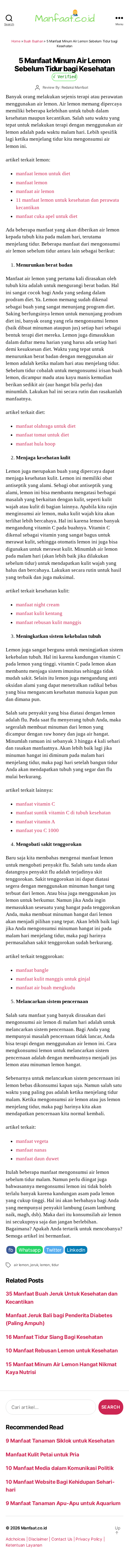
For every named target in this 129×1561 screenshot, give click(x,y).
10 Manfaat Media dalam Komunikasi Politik (59, 1468)
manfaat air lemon (35, 191)
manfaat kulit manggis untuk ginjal (53, 979)
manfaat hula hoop (36, 444)
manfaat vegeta (32, 1141)
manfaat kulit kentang (39, 613)
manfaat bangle (32, 970)
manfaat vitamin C (35, 804)
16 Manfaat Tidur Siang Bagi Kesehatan (54, 1337)
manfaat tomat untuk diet (42, 435)
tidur (55, 1265)
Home (15, 41)
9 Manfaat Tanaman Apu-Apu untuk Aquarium (63, 1503)
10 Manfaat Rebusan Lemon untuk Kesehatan (62, 1350)
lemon (45, 1265)
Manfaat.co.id (34, 1528)
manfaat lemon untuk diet (43, 173)
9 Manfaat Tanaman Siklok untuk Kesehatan (60, 1440)
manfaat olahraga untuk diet (46, 426)
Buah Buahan (33, 41)
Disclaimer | (39, 1539)
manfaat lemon (31, 182)
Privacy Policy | (90, 1539)
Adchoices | (17, 1539)
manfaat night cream (37, 604)
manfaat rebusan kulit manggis (48, 622)
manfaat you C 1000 (37, 830)
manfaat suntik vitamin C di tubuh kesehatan (63, 813)
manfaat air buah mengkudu (45, 987)
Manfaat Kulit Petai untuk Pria (42, 1454)
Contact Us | (63, 1539)
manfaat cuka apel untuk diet (46, 216)
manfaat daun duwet (37, 1158)
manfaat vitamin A (35, 822)
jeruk (34, 1265)
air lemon (21, 1265)
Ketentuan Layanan (24, 1545)
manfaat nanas (31, 1150)
